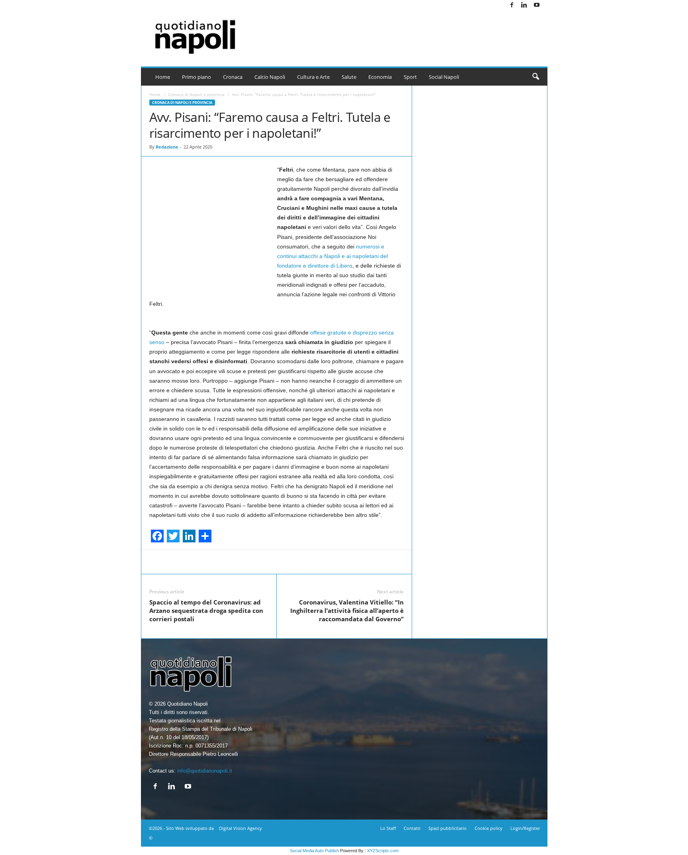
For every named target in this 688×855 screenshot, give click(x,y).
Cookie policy (488, 828)
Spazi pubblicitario (447, 828)
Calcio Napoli (269, 76)
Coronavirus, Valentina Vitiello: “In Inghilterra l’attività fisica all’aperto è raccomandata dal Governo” (347, 610)
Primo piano (196, 76)
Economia (380, 76)
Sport (410, 76)
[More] (446, 562)
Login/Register (525, 828)
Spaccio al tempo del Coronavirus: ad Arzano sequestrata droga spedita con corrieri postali (206, 610)
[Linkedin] (524, 5)
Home (162, 76)
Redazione (167, 147)
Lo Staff (388, 828)
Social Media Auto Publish (314, 850)
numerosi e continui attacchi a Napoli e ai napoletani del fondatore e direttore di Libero (332, 256)
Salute (349, 76)
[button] (535, 77)
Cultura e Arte (313, 76)
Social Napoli (444, 76)
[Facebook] (512, 5)
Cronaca (232, 76)
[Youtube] (536, 5)
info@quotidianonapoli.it (204, 771)
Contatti (412, 828)
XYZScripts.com (383, 850)
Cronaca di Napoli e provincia (196, 94)
